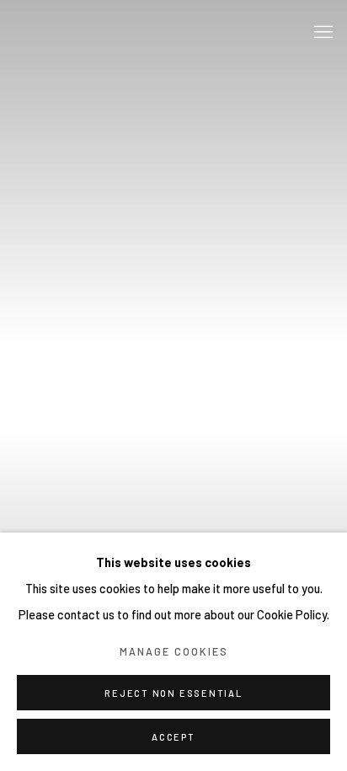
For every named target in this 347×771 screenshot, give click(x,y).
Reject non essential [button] (173, 693)
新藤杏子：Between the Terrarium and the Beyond (173, 385)
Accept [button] (173, 736)
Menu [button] (321, 33)
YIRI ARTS (88, 33)
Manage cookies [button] (174, 651)
